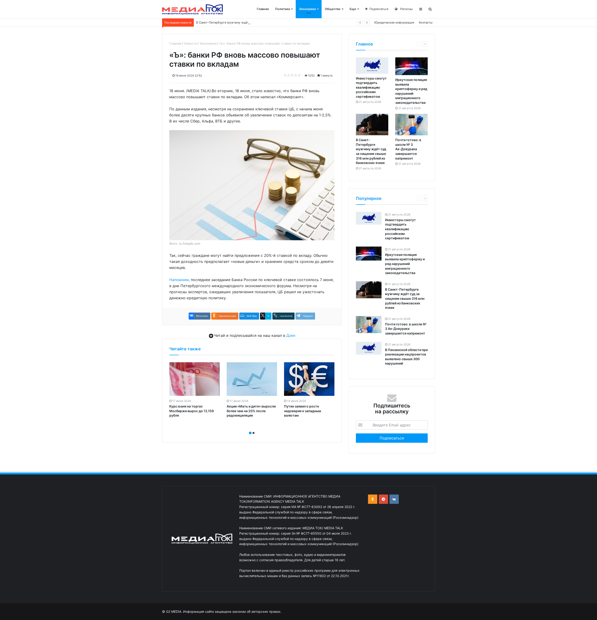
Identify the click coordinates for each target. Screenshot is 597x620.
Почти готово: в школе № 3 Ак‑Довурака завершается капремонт (408, 149)
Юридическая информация (394, 22)
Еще (353, 9)
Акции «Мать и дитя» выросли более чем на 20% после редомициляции (251, 410)
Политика (282, 9)
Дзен (290, 335)
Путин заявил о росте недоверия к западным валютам (302, 410)
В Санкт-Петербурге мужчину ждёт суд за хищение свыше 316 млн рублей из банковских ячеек (267, 22)
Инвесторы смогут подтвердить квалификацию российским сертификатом (371, 87)
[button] (250, 433)
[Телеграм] (383, 499)
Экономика (307, 9)
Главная (263, 9)
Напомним (179, 279)
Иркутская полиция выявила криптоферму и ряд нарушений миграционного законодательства (405, 264)
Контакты (426, 22)
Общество (332, 9)
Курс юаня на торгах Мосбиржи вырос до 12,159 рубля (191, 410)
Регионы (406, 9)
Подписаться (378, 9)
